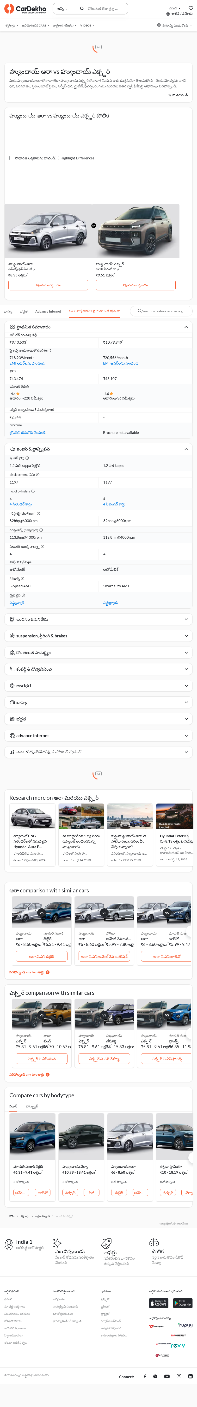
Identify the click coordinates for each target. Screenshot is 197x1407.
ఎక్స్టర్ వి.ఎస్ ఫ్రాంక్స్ (167, 1058)
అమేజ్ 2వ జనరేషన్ (119, 938)
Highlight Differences (77, 158)
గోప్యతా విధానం (13, 1321)
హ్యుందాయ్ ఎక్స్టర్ (110, 264)
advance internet (48, 311)
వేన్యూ (111, 1041)
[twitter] (155, 1377)
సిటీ (91, 1192)
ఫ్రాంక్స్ (174, 1041)
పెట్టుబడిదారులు (13, 1335)
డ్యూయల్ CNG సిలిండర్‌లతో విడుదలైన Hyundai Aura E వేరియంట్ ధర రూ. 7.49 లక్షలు (30, 847)
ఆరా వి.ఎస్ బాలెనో (166, 956)
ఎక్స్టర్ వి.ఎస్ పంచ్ (42, 1058)
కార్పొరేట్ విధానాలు (15, 1328)
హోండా (110, 933)
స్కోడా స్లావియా (171, 1166)
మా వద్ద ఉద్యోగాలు (14, 1306)
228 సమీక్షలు (33, 398)
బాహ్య (8, 311)
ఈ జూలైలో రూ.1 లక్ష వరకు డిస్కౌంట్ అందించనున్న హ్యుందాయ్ (81, 841)
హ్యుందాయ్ (114, 1036)
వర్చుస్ (70, 1192)
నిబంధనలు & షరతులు (17, 1313)
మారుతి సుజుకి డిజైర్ (28, 1166)
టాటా (47, 1036)
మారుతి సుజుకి (53, 933)
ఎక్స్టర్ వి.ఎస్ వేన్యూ (104, 1058)
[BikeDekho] (156, 1327)
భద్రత (24, 311)
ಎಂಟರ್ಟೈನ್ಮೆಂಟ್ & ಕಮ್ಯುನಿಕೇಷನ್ (94, 311)
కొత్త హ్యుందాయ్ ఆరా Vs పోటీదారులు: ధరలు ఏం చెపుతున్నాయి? (129, 841)
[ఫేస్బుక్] (145, 1377)
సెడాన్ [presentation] (13, 1106)
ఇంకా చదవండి (178, 95)
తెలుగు (173, 8)
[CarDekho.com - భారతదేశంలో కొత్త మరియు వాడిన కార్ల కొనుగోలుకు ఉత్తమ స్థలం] (25, 9)
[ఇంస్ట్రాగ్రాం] (179, 1377)
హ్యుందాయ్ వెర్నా (75, 1166)
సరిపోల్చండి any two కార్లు (26, 972)
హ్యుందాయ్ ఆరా (20, 264)
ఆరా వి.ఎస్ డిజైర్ (41, 956)
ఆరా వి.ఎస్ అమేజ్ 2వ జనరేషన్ (104, 956)
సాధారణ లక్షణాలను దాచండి (35, 158)
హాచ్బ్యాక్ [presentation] (32, 1106)
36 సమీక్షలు (126, 398)
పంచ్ (47, 1041)
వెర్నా (189, 1192)
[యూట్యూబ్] (167, 1377)
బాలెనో (174, 938)
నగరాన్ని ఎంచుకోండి (175, 25)
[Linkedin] (190, 1377)
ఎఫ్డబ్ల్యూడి (17, 602)
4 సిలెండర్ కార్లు (21, 504)
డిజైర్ (47, 938)
